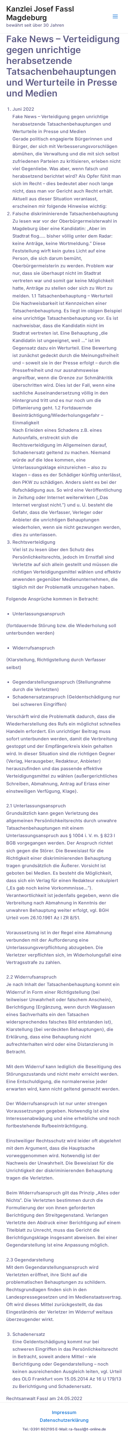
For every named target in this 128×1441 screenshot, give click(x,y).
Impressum (64, 1412)
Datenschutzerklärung (64, 1420)
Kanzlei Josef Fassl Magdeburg (40, 13)
